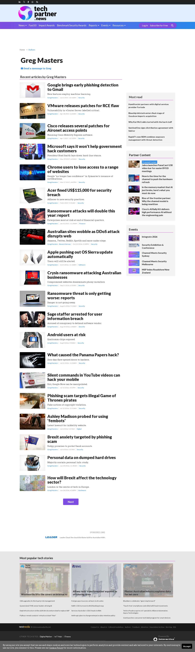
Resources (118, 25)
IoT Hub (58, 636)
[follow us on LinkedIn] (20, 2)
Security (81, 98)
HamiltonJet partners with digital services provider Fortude (148, 105)
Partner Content (140, 155)
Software (82, 265)
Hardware (82, 490)
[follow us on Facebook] (28, 2)
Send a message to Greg (37, 68)
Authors (31, 50)
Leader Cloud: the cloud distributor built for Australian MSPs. (83, 537)
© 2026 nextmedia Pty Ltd (41, 627)
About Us (103, 627)
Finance (82, 223)
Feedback (136, 627)
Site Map (169, 627)
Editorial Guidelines (116, 627)
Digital (79, 429)
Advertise (144, 627)
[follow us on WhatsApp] (33, 2)
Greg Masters (52, 98)
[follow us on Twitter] (24, 2)
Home (22, 50)
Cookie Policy (56, 647)
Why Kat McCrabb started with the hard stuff (150, 122)
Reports (93, 25)
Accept (187, 646)
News (22, 25)
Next (71, 501)
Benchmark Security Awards (71, 25)
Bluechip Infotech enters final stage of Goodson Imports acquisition (146, 114)
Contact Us (95, 627)
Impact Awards (47, 25)
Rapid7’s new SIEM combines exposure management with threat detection (146, 138)
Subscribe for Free (159, 25)
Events (104, 25)
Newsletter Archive (156, 627)
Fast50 (32, 25)
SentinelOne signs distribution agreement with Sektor (150, 129)
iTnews (67, 636)
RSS (174, 627)
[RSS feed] (37, 2)
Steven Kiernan (65, 244)
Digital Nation (46, 636)
